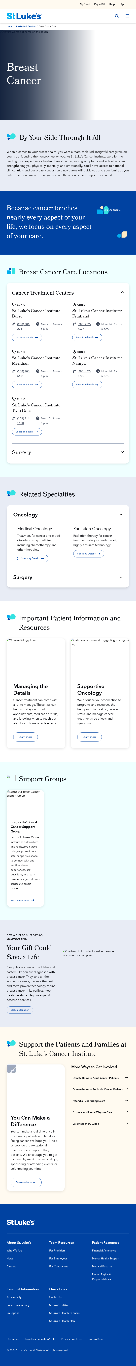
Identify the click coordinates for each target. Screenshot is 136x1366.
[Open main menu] (126, 16)
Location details (24, 338)
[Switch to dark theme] (122, 4)
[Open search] (116, 16)
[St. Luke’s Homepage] (21, 1222)
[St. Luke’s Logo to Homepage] (24, 16)
